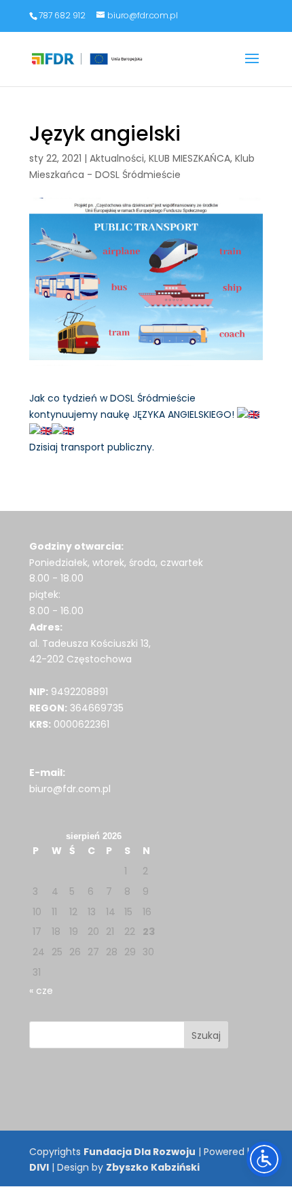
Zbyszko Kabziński (153, 1167)
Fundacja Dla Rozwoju (140, 1151)
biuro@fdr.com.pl (70, 789)
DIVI (39, 1167)
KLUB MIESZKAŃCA (189, 158)
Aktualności (117, 158)
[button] (252, 67)
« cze (41, 990)
